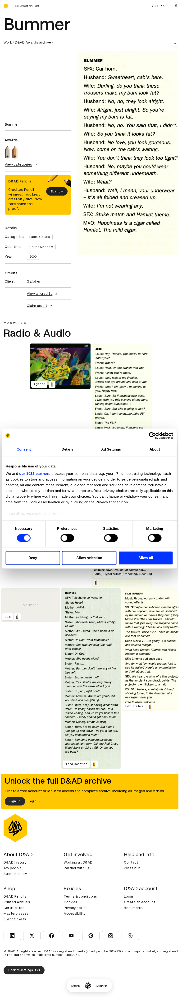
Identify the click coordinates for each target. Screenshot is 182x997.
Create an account (139, 902)
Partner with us (77, 868)
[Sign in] (176, 6)
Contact (131, 862)
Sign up (14, 801)
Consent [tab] (24, 449)
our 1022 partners (34, 473)
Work (8, 42)
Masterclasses (16, 913)
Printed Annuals (17, 902)
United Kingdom (41, 247)
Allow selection (89, 558)
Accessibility (75, 913)
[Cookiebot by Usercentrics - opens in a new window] (152, 435)
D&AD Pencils (15, 896)
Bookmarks (133, 908)
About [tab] (155, 449)
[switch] (67, 538)
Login (128, 896)
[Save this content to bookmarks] (174, 42)
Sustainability (15, 874)
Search (101, 986)
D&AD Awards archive (33, 42)
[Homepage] (88, 985)
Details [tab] (67, 449)
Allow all (145, 558)
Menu (75, 986)
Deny (32, 558)
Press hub (132, 868)
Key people (13, 868)
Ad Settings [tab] (111, 449)
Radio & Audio (39, 237)
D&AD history (15, 862)
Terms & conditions (80, 896)
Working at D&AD (78, 862)
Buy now (57, 191)
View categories (18, 164)
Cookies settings (20, 970)
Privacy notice (75, 908)
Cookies (70, 902)
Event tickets (15, 919)
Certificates (14, 908)
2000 (32, 256)
